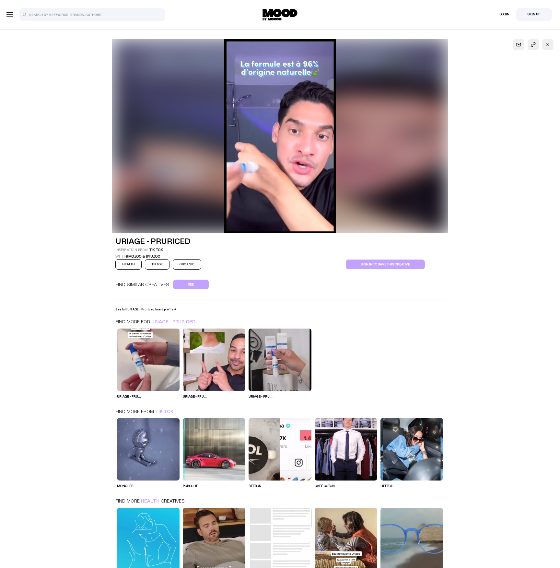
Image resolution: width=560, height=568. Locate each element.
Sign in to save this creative (385, 264)
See (191, 284)
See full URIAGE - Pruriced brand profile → (145, 309)
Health (150, 501)
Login (504, 14)
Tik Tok (164, 412)
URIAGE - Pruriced (173, 322)
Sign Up (534, 14)
